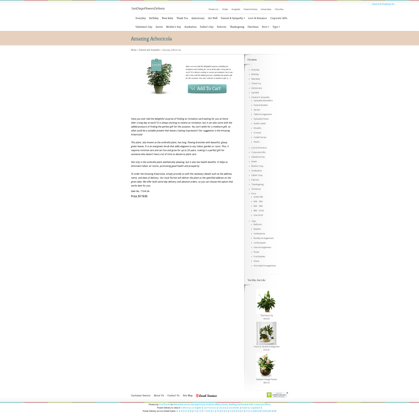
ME (255, 411)
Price (265, 27)
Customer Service (140, 395)
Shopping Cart (387, 4)
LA (251, 411)
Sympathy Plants (261, 119)
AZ (186, 411)
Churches (279, 9)
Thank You (182, 18)
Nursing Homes (198, 404)
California (185, 408)
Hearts (257, 142)
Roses (256, 252)
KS (242, 411)
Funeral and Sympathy (149, 49)
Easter (159, 27)
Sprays (257, 110)
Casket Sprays (260, 137)
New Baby (167, 18)
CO (199, 411)
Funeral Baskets (261, 105)
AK (182, 411)
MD (260, 411)
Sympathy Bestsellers (263, 100)
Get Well (213, 18)
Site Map (188, 395)
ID (226, 411)
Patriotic (222, 27)
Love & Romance (257, 18)
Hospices (210, 404)
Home (134, 49)
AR (190, 411)
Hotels (225, 9)
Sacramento (233, 408)
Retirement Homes (182, 404)
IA (238, 411)
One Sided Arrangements (265, 266)
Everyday (141, 18)
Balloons (258, 224)
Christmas (253, 27)
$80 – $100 (259, 211)
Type (276, 27)
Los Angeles (196, 408)
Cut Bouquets (260, 243)
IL (230, 411)
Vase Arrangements (262, 247)
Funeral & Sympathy (233, 18)
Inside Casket (260, 123)
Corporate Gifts (278, 18)
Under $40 (258, 197)
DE (209, 411)
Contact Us (173, 395)
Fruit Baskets (259, 256)
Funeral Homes (250, 9)
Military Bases (221, 404)
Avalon (245, 408)
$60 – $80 (258, 206)
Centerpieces (259, 233)
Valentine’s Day (144, 27)
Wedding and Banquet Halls (241, 404)
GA (218, 411)
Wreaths (257, 128)
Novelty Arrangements (264, 238)
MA (265, 411)
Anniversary (198, 18)
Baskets (257, 229)
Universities (266, 9)
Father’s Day (207, 27)
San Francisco (210, 408)
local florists (164, 404)
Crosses (257, 133)
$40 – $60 (258, 201)
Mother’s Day (173, 27)
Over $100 (258, 215)
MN (274, 411)
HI (222, 411)
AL (177, 411)
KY (247, 411)
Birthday (154, 18)
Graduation (190, 27)
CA (195, 411)
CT (204, 411)
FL (213, 411)
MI (270, 411)
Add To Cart (209, 88)
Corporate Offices (262, 404)
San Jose (222, 408)
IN (234, 411)
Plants (256, 261)
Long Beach (255, 408)
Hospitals (236, 9)
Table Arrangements (263, 114)
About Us (159, 395)
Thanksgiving (237, 27)
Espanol (375, 4)
